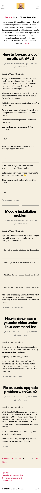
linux (17, 200)
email (7, 200)
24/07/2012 (32, 220)
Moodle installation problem (20, 213)
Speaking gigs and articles (13, 475)
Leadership (7, 481)
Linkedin (26, 43)
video (20, 376)
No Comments (22, 67)
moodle (14, 308)
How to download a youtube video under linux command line (20, 323)
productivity (13, 376)
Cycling (5, 473)
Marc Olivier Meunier (16, 63)
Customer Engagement (12, 478)
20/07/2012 (32, 332)
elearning (8, 308)
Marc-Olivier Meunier (16, 489)
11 (28, 459)
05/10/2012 (32, 63)
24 (37, 459)
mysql (20, 308)
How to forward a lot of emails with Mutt (20, 56)
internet (12, 200)
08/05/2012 (32, 397)
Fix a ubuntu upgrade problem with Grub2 (20, 390)
